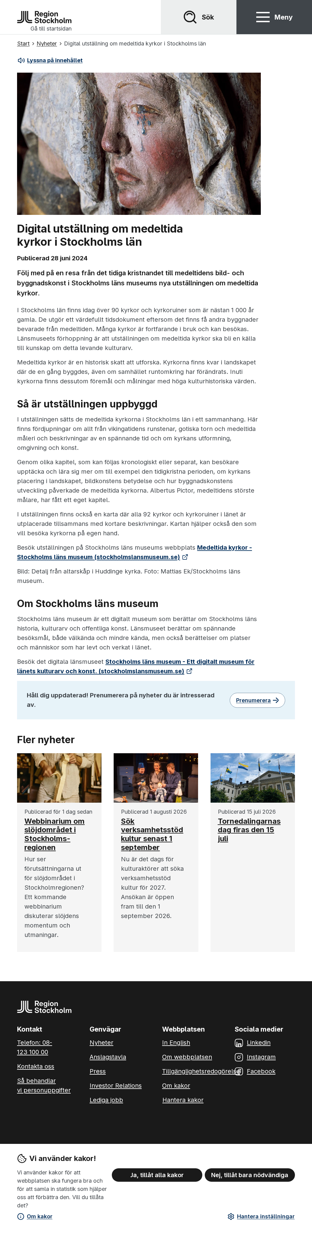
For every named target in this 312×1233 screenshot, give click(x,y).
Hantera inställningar (266, 1216)
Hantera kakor (183, 1100)
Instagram (261, 1057)
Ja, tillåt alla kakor (157, 1175)
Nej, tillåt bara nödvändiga (249, 1175)
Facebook (261, 1071)
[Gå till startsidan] (44, 17)
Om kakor (39, 1216)
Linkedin (259, 1042)
